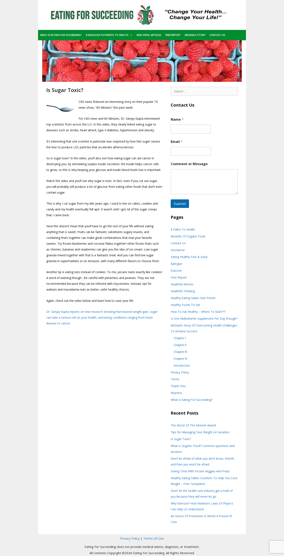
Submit (180, 203)
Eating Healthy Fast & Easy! (189, 257)
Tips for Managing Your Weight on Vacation (200, 432)
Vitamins (176, 393)
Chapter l (180, 338)
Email (177, 142)
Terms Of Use (153, 538)
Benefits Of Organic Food (188, 236)
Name (177, 120)
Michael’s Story (195, 35)
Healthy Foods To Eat (185, 305)
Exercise (176, 270)
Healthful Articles (149, 35)
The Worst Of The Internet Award (193, 425)
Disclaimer (178, 250)
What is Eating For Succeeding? (61, 35)
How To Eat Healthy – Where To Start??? (198, 312)
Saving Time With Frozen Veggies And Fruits (200, 471)
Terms (175, 379)
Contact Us (217, 35)
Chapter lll (180, 352)
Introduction (182, 365)
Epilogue (176, 264)
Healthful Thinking (183, 291)
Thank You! (178, 386)
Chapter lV (180, 359)
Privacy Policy (180, 372)
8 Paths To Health (183, 229)
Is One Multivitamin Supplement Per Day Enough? (204, 318)
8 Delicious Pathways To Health (107, 35)
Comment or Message (189, 164)
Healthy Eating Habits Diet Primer (193, 298)
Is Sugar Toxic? (181, 439)
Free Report (173, 35)
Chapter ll (180, 345)
